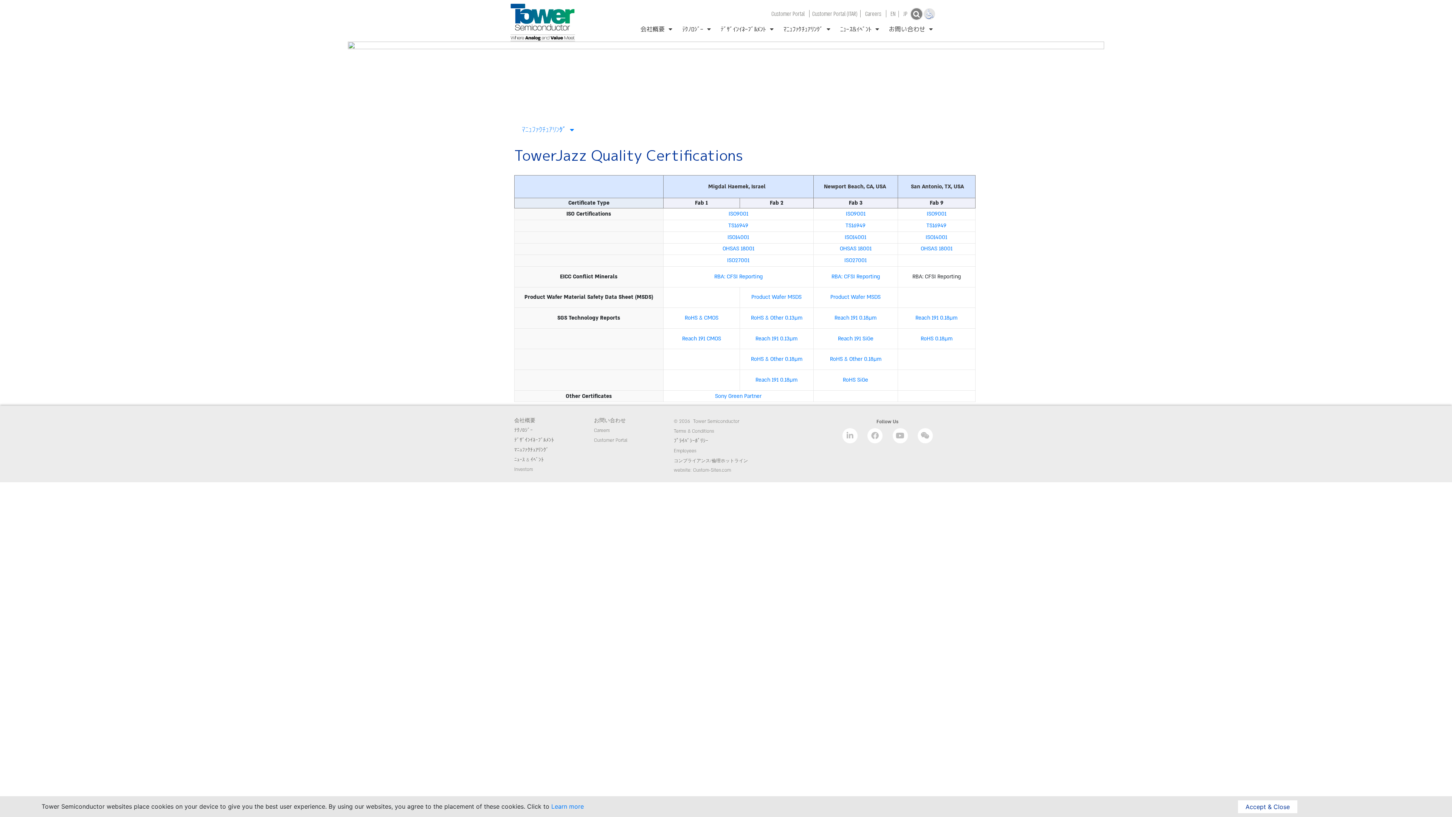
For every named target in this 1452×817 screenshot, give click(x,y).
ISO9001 (738, 213)
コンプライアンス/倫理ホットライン (711, 461)
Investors (523, 469)
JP (905, 13)
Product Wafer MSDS (776, 297)
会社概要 (653, 29)
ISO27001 (738, 260)
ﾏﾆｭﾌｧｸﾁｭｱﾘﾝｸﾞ (803, 29)
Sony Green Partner (738, 396)
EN (893, 13)
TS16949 (738, 225)
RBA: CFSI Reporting (738, 276)
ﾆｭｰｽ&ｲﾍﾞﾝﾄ (856, 29)
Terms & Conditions (694, 431)
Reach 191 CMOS (701, 338)
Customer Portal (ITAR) (835, 13)
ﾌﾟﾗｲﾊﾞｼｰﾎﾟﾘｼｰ (692, 441)
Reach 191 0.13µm (776, 338)
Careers (873, 13)
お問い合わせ (907, 29)
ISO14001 (738, 237)
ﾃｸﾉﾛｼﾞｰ (692, 29)
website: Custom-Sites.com (702, 470)
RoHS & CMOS (701, 318)
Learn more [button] (567, 806)
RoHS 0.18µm (936, 338)
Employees (685, 451)
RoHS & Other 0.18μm (855, 359)
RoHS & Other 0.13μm (776, 318)
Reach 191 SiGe (855, 338)
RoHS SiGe (855, 380)
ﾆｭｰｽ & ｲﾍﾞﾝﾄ (529, 460)
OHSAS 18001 (738, 248)
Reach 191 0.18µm (855, 318)
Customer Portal (788, 13)
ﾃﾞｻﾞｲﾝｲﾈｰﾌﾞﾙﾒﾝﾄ (743, 29)
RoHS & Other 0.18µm (776, 359)
